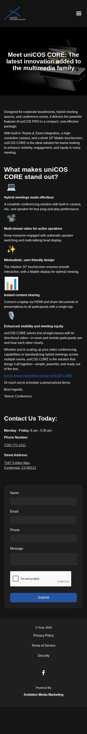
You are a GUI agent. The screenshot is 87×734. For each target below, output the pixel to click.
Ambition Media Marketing (44, 694)
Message (16, 548)
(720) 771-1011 (15, 445)
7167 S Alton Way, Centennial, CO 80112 (20, 465)
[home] (14, 14)
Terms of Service (43, 645)
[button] (79, 14)
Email (14, 511)
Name (14, 493)
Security (43, 655)
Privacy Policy (43, 635)
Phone (15, 530)
